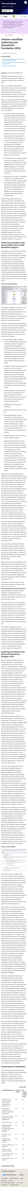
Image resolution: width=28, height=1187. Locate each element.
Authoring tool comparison (9, 66)
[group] (14, 1125)
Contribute (4, 1180)
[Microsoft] (14, 16)
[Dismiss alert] (25, 2)
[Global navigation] (1, 16)
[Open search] (21, 16)
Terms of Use (20, 1182)
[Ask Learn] (23, 35)
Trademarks (4, 1185)
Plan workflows (9, 35)
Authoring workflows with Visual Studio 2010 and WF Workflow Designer (13, 59)
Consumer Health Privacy (7, 1182)
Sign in (25, 16)
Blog (21, 1178)
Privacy (10, 1180)
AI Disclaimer (4, 1178)
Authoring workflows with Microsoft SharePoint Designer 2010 (14, 63)
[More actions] (25, 35)
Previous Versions (14, 1178)
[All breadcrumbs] (2, 35)
